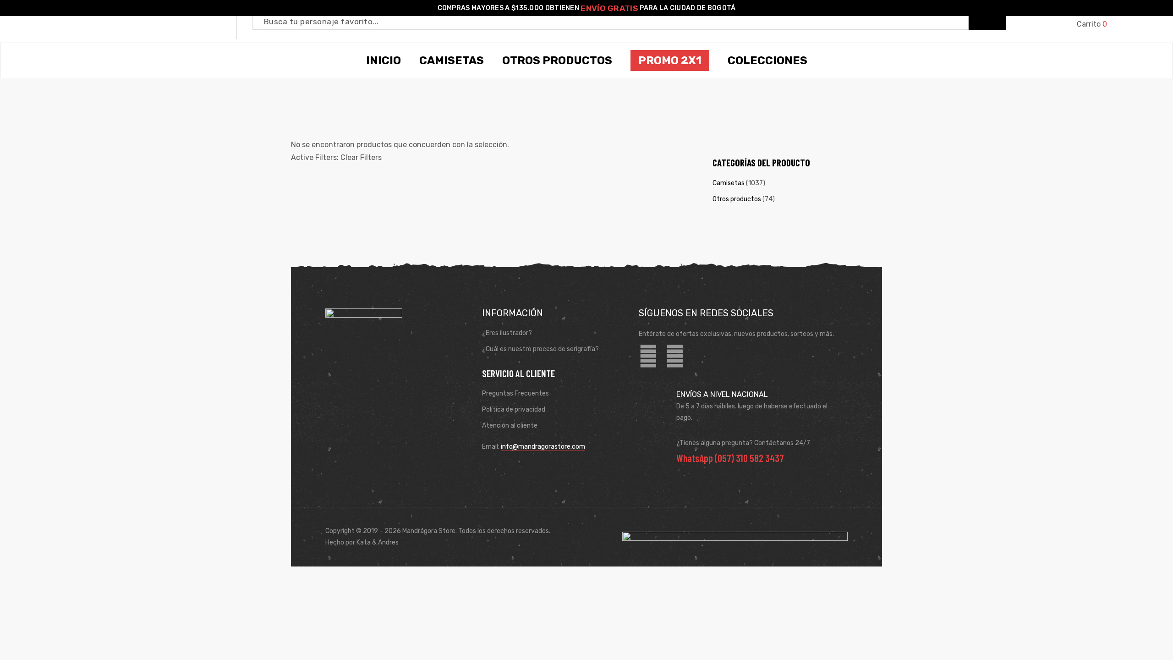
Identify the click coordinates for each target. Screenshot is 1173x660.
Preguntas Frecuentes (515, 393)
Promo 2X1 (670, 60)
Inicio (383, 60)
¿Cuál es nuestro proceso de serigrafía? (540, 349)
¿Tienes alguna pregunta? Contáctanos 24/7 (743, 443)
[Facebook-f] (648, 356)
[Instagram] (675, 356)
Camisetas (729, 183)
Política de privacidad (513, 409)
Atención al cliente (509, 425)
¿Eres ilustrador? (507, 333)
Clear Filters (361, 157)
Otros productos (737, 199)
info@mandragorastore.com (543, 447)
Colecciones (767, 60)
